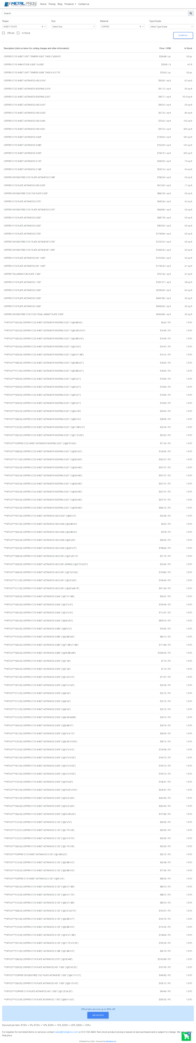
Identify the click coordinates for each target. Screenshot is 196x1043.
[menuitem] (43, 4)
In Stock (26, 33)
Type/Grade (155, 21)
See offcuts (98, 1015)
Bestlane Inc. (111, 1041)
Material (104, 21)
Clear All (183, 35)
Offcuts (10, 33)
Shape (5, 21)
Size (53, 21)
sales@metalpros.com (66, 1032)
